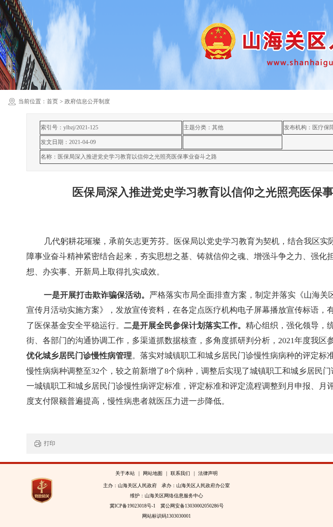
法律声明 (208, 473)
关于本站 (125, 473)
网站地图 (152, 473)
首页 (52, 101)
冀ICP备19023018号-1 (133, 506)
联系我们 (180, 473)
